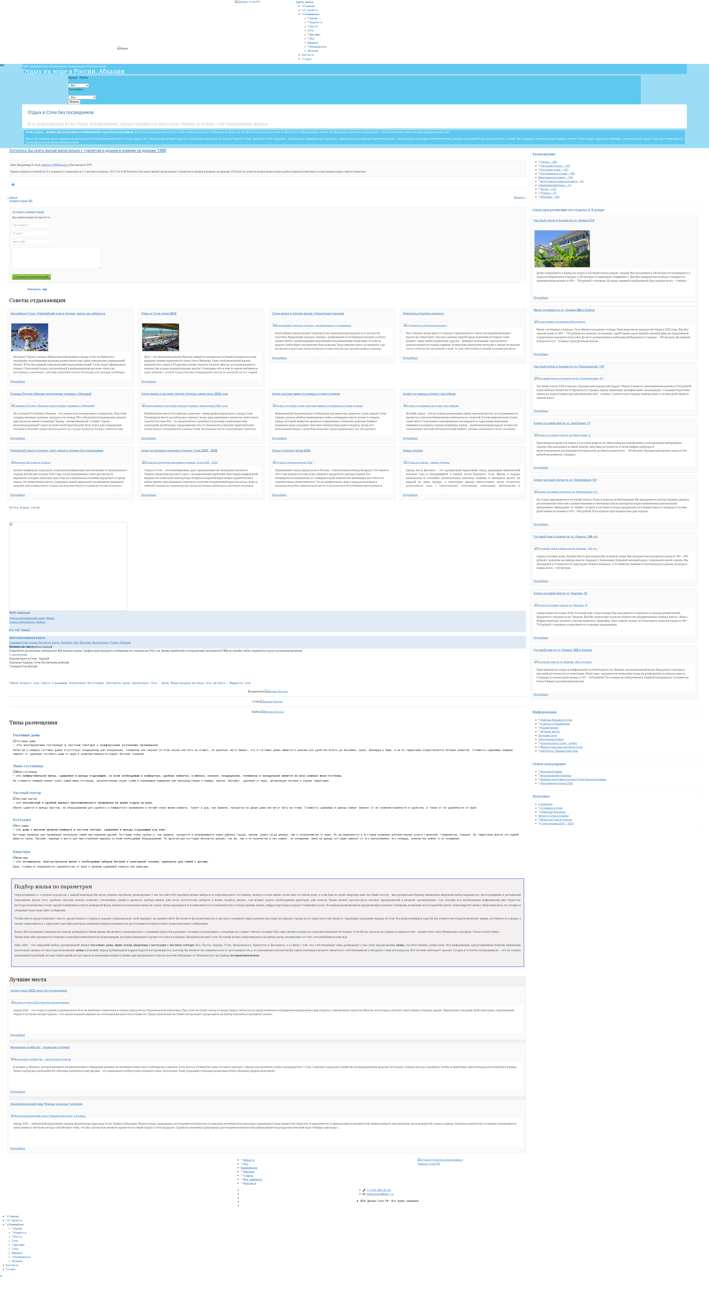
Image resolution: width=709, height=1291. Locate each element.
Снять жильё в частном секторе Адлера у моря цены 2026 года (184, 394)
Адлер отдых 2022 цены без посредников (38, 990)
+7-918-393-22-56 (379, 1190)
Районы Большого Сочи (24, 683)
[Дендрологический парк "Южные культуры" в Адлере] (48, 1116)
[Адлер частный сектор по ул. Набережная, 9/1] (566, 492)
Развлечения (77, 683)
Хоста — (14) (548, 189)
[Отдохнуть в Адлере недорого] (425, 325)
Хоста (314, 26)
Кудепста (316, 22)
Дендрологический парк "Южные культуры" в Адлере (46, 1104)
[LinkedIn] (242, 1201)
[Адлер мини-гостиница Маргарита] (560, 322)
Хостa (55, 642)
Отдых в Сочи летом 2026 (158, 313)
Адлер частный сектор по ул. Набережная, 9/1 (565, 480)
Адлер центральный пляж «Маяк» (32, 618)
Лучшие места (550, 731)
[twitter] (242, 1194)
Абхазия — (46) (550, 197)
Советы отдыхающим (54, 683)
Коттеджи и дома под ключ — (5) (562, 181)
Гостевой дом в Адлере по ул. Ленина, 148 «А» (566, 536)
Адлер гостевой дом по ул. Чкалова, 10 (560, 593)
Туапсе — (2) (548, 193)
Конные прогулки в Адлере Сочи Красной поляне (573, 779)
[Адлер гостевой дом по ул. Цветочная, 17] (563, 435)
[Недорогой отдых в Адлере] (31, 462)
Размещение (311, 14)
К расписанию (18, 654)
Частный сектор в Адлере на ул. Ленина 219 (564, 220)
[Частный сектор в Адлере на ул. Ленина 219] (562, 248)
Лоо (312, 38)
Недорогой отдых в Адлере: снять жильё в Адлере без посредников (56, 450)
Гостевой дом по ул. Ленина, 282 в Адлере (563, 650)
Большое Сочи (18, 642)
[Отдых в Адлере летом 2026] (292, 462)
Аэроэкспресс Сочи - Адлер (150, 683)
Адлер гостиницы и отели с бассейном (429, 394)
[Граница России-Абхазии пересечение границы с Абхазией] (52, 406)
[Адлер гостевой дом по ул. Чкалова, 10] (561, 605)
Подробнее (17, 381)
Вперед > (520, 197)
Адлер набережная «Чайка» (27, 622)
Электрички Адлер (118, 683)
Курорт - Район (78, 77)
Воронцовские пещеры (556, 775)
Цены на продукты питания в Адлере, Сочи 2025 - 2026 (179, 450)
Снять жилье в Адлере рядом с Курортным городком (308, 313)
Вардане (313, 42)
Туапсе (114, 642)
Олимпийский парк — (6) (554, 185)
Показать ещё (37, 289)
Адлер (314, 18)
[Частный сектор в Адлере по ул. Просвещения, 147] (569, 378)
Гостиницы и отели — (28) (558, 173)
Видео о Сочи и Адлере (553, 815)
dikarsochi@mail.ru (380, 1194)
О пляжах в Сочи (551, 808)
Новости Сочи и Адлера (556, 819)
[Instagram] (242, 1205)
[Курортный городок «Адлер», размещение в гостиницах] (312, 325)
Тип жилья (75, 89)
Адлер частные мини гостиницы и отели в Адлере (306, 394)
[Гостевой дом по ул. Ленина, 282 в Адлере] (563, 662)
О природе (545, 804)
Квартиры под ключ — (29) (555, 177)
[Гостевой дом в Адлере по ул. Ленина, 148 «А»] (566, 548)
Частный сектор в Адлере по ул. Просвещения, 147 (569, 366)
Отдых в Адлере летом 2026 (291, 450)
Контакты (308, 55)
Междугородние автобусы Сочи (191, 683)
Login (308, 59)
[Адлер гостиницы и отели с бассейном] (431, 406)
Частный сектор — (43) (555, 166)
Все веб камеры (19, 630)
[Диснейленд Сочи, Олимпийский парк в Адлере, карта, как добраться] (29, 337)
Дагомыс (315, 34)
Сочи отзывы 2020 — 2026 (557, 823)
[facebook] (242, 1190)
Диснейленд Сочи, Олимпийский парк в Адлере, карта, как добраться (57, 313)
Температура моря (553, 812)
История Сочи (547, 735)
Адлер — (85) (549, 162)
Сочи (311, 30)
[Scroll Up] (1, 1276)
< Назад (12, 197)
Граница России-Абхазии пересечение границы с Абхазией (50, 394)
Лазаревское (318, 46)
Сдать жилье (304, 2)
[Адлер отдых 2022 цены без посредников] (40, 1002)
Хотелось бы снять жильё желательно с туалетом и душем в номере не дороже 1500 (87, 150)
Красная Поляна (551, 771)
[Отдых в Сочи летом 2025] (160, 337)
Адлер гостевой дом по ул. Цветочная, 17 (562, 423)
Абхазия (313, 50)
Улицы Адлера (413, 450)
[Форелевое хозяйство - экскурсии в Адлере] (41, 1059)
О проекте (311, 10)
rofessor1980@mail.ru (55, 165)
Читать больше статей (24, 507)
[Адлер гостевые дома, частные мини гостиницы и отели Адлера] (318, 406)
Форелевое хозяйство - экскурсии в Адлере (40, 1047)
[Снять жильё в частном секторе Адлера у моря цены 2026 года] (185, 406)
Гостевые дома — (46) (554, 169)
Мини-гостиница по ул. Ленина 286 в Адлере (564, 310)
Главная (309, 6)
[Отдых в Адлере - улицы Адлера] (427, 462)
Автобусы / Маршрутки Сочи (232, 683)
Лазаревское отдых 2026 (557, 783)
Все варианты (253, 1179)
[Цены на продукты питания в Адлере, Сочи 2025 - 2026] (180, 462)
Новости (249, 1160)
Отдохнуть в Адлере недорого (423, 313)
